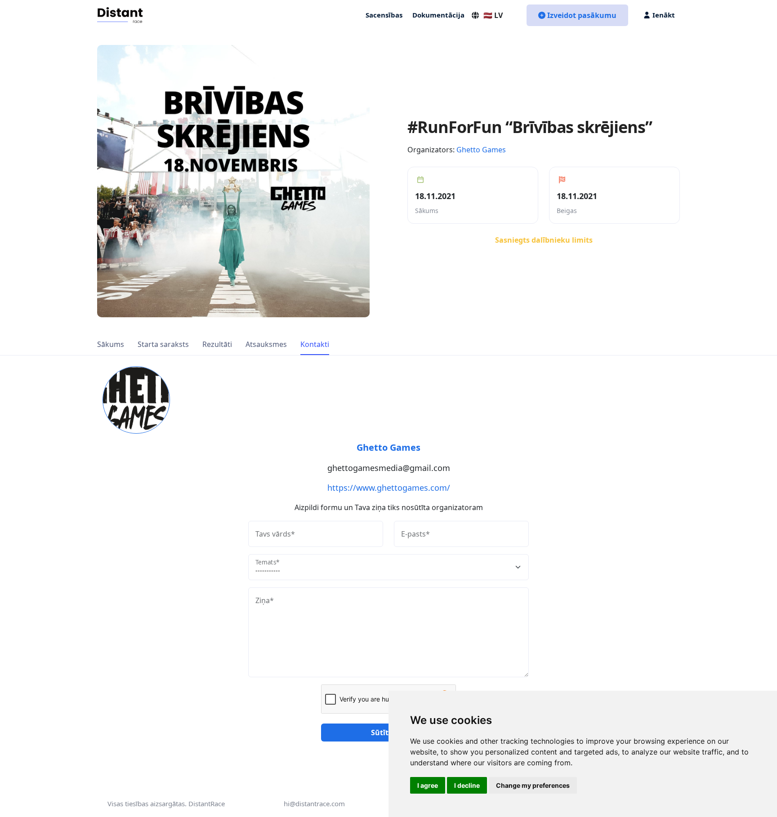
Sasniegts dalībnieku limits (544, 240)
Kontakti (314, 344)
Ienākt (663, 14)
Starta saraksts (163, 344)
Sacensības (384, 14)
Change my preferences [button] (533, 785)
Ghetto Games (481, 150)
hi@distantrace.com (314, 803)
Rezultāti (217, 344)
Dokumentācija (438, 14)
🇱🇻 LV (493, 15)
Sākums (110, 344)
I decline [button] (467, 785)
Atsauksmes (266, 344)
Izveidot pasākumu (581, 15)
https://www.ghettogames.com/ (388, 487)
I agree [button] (427, 785)
